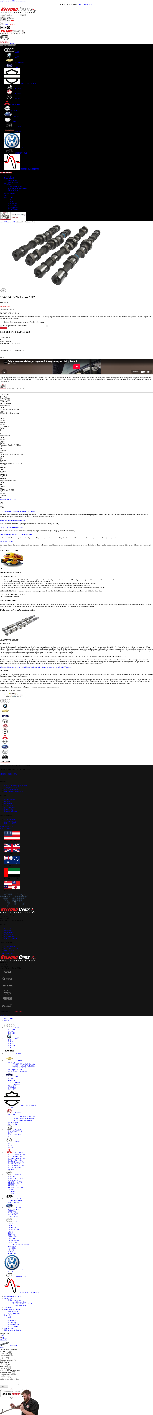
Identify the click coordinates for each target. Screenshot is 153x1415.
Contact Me (4, 1353)
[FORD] (5, 718)
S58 (9, 1047)
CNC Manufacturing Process (17, 188)
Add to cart (3, 328)
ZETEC (11, 1090)
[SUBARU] (5, 748)
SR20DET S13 (13, 1186)
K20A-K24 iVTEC (14, 1135)
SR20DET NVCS (14, 1184)
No (8, 1364)
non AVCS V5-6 (13, 1209)
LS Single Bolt (13, 1122)
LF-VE (10, 1147)
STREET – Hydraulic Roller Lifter (23, 1064)
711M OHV (12, 1086)
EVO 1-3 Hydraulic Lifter (17, 1154)
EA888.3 (11, 1031)
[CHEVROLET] (5, 713)
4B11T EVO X (13, 1169)
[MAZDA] (5, 733)
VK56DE (11, 1191)
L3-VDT (11, 1145)
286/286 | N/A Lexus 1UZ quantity (14, 326)
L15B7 (10, 1137)
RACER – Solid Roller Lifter (22, 1120)
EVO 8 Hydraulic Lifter (16, 1162)
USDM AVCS (13, 1213)
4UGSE (11, 1250)
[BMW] (5, 708)
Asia (9, 200)
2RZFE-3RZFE (13, 1240)
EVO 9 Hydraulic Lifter (16, 1166)
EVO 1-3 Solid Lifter (15, 1156)
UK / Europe (12, 205)
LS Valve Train (13, 1124)
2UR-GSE (11, 1239)
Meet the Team (13, 190)
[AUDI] (5, 702)
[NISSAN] (5, 743)
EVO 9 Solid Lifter (14, 1167)
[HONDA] (5, 723)
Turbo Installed (5, 1362)
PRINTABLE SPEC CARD (9, 499)
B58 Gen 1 (12, 1042)
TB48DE (11, 1189)
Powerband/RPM (6, 1372)
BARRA (11, 1078)
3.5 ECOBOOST (14, 1084)
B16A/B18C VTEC (15, 1131)
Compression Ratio (6, 1374)
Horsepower (4, 1377)
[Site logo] (18, 13)
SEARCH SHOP (6, 172)
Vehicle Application (6, 1360)
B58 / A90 (11, 1045)
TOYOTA (8, 222)
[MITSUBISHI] (5, 738)
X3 (9, 1055)
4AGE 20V (12, 1248)
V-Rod (10, 1108)
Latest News (12, 180)
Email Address (5, 1356)
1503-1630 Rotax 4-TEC (16, 1200)
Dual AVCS (12, 1215)
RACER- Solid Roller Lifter (21, 1068)
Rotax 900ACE (13, 1202)
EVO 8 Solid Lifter (14, 1164)
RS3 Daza (11, 1029)
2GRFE (11, 1233)
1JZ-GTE (11, 1225)
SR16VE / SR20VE (15, 1182)
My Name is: (4, 1351)
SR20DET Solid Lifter (15, 1188)
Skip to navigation (6, 1)
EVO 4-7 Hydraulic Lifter (17, 1158)
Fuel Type (3, 1368)
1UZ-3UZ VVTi (13, 1229)
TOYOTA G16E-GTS (86, 4)
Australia (11, 201)
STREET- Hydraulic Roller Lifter (23, 1116)
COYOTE (11, 1080)
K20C (10, 1133)
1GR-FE (11, 1224)
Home (2, 222)
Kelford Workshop (14, 1300)
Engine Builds (13, 182)
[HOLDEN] (5, 728)
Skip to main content (19, 1)
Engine (2, 1358)
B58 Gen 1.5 (12, 1044)
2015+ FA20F (13, 1217)
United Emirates (13, 207)
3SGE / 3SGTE (13, 1242)
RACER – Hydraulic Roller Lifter (23, 1066)
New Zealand (12, 203)
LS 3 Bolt (11, 1062)
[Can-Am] (5, 764)
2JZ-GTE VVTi (13, 1237)
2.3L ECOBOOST (14, 1082)
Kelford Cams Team (19, 1306)
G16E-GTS (12, 1254)
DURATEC (12, 1088)
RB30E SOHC (13, 1180)
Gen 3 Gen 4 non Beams (20, 1244)
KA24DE (11, 1176)
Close (2, 1335)
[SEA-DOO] (5, 759)
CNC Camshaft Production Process (24, 1304)
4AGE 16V (12, 1246)
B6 (9, 1144)
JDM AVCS (12, 1211)
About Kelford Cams (15, 186)
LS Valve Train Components (17, 1071)
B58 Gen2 (11, 1252)
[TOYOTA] (5, 754)
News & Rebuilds (14, 1313)
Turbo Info (3, 1366)
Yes (3, 1364)
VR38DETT (12, 1193)
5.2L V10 (11, 1033)
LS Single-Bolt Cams (15, 1070)
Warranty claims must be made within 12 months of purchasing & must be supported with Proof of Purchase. (35, 667)
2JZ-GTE (11, 1235)
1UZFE (14, 222)
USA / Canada (13, 209)
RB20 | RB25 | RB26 (15, 1178)
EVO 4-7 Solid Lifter (15, 1160)
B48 (9, 1040)
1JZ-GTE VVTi (13, 1227)
